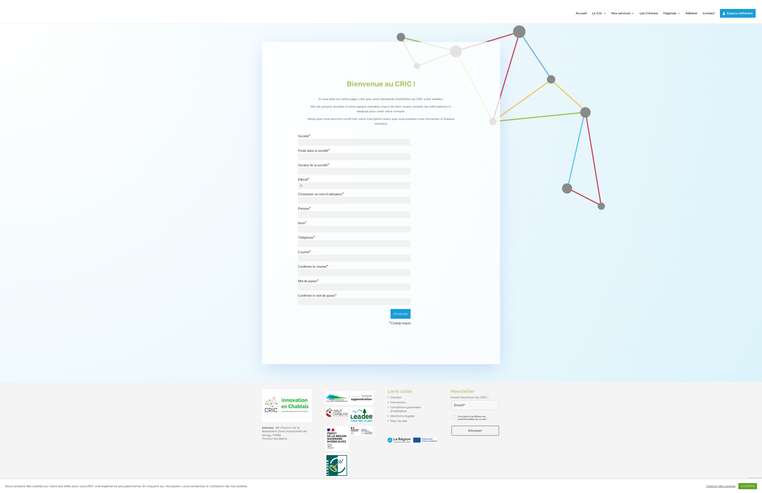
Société (304, 136)
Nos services (620, 13)
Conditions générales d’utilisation (405, 409)
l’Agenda (669, 13)
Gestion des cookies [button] (720, 486)
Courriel (304, 252)
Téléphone (306, 237)
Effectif (303, 179)
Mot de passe (308, 281)
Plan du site (398, 421)
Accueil (581, 13)
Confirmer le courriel (313, 266)
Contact (709, 13)
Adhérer (691, 13)
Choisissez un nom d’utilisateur (321, 194)
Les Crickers (649, 13)
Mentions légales (402, 416)
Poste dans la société (314, 150)
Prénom (304, 208)
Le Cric (597, 13)
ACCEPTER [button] (748, 486)
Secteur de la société (313, 165)
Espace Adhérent (740, 13)
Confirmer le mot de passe (317, 295)
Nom (302, 223)
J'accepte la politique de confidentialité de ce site (472, 418)
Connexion (398, 402)
